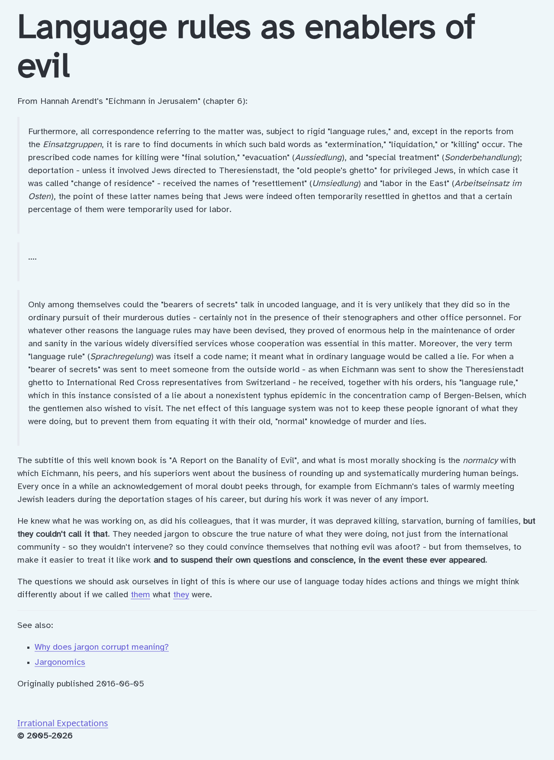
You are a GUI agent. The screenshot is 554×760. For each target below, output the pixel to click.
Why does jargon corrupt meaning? (102, 647)
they (181, 594)
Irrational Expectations (62, 723)
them (140, 594)
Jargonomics (60, 662)
